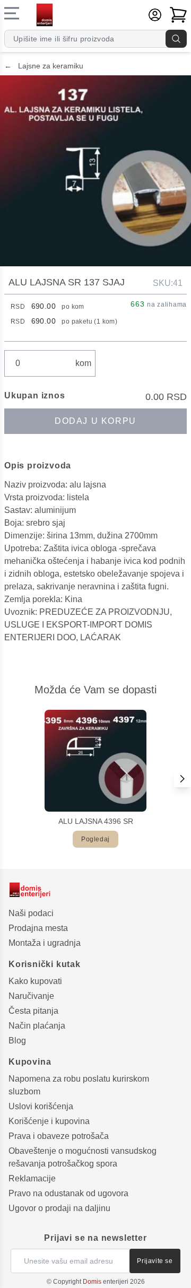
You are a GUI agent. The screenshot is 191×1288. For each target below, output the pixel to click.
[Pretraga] (176, 39)
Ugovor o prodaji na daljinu (59, 1208)
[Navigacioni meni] (11, 13)
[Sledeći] (182, 778)
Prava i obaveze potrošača (58, 1136)
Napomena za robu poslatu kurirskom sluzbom (78, 1085)
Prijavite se (154, 1261)
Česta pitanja (33, 1010)
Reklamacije (32, 1178)
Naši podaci (31, 913)
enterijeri (105, 1281)
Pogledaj (95, 839)
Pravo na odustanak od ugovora (68, 1193)
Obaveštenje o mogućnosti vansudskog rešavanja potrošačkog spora (82, 1157)
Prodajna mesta (38, 928)
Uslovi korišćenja (40, 1106)
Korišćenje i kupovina (49, 1121)
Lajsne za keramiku (43, 66)
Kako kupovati (35, 981)
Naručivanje (31, 995)
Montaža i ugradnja (44, 942)
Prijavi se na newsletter (95, 1237)
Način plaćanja (36, 1025)
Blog (17, 1040)
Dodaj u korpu (95, 420)
